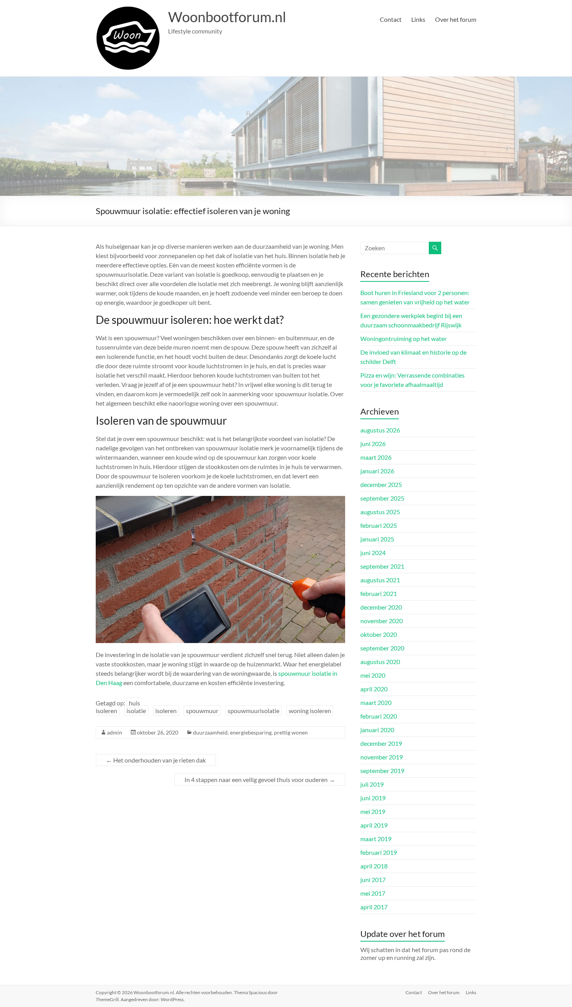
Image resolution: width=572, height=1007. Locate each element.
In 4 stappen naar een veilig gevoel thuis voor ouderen (259, 779)
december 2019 (381, 743)
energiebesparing (251, 732)
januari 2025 (377, 539)
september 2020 (382, 648)
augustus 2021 (380, 579)
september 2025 (382, 498)
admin (114, 732)
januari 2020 (377, 729)
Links (418, 19)
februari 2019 (378, 852)
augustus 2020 (380, 661)
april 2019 (374, 825)
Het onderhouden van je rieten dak (156, 760)
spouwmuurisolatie (253, 710)
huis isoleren (118, 706)
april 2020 (374, 688)
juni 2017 (373, 879)
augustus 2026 (380, 430)
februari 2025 (378, 525)
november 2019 (381, 757)
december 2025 (381, 484)
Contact (391, 19)
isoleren (166, 710)
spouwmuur (202, 710)
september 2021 (382, 566)
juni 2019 (373, 797)
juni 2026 (373, 443)
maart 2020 (375, 702)
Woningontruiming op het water (403, 338)
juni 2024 (373, 552)
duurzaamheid (210, 732)
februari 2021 (378, 593)
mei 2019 (372, 811)
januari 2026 (377, 471)
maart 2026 (375, 457)
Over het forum (455, 19)
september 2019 (382, 770)
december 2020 (381, 607)
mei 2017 (372, 893)
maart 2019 (375, 838)
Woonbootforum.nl (227, 16)
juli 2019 (372, 784)
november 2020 (381, 620)
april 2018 (374, 866)
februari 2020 (378, 716)
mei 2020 (372, 675)
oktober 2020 (378, 634)
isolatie (136, 710)
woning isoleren (310, 710)
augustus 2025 (380, 511)
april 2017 (374, 906)
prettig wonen (291, 732)
